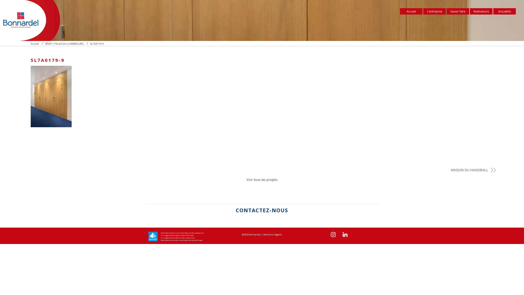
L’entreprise (434, 11)
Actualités (504, 11)
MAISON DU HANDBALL (469, 170)
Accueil (411, 11)
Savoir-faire (457, 11)
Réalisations (481, 11)
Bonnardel (255, 234)
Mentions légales (272, 234)
